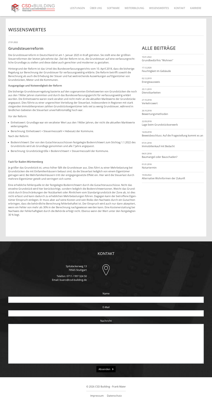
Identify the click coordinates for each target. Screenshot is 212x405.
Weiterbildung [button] (134, 8)
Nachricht (106, 321)
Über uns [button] (96, 8)
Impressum (97, 395)
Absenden (105, 369)
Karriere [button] (195, 8)
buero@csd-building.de (73, 280)
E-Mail (106, 307)
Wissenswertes (159, 8)
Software (113, 8)
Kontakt (179, 8)
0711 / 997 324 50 (77, 276)
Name (106, 293)
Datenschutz (114, 395)
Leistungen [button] (77, 8)
